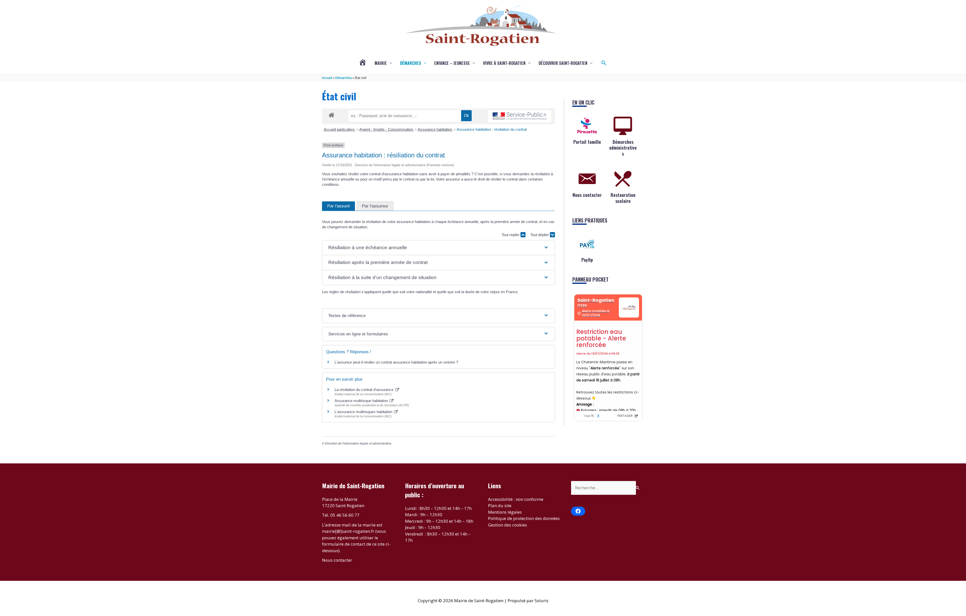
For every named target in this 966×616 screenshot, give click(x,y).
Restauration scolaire (623, 198)
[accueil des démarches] (331, 114)
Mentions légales (505, 512)
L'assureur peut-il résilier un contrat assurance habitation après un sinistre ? (396, 362)
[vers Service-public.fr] (519, 116)
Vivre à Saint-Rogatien (504, 63)
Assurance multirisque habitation (362, 401)
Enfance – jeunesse (452, 63)
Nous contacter (587, 195)
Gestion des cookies (507, 525)
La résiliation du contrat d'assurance (364, 389)
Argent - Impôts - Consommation (386, 129)
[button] (604, 63)
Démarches (410, 63)
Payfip (587, 259)
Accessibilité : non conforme (515, 499)
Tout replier (511, 235)
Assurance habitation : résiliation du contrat (492, 129)
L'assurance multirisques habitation (364, 412)
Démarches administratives (623, 148)
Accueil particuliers (340, 129)
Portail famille (587, 142)
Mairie (381, 63)
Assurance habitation (435, 129)
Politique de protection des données (524, 518)
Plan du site (499, 505)
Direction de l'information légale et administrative (358, 443)
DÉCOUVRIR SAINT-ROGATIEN (563, 63)
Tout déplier (540, 235)
